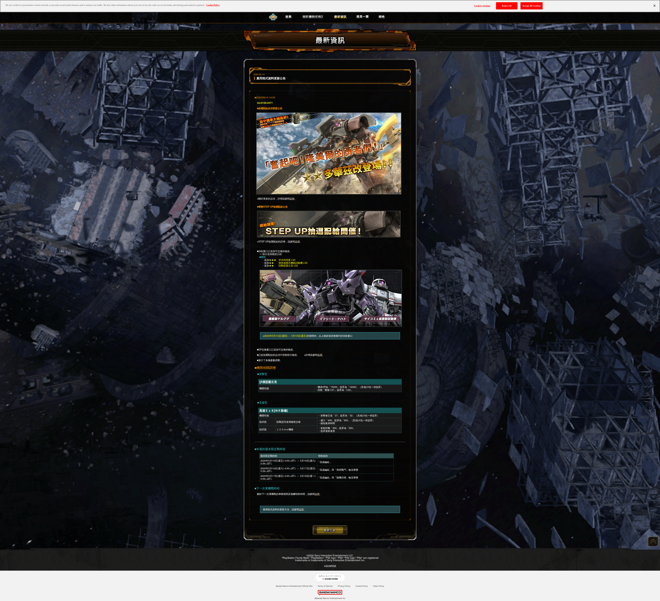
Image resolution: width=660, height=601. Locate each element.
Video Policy (378, 586)
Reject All (506, 5)
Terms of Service (325, 586)
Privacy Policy (344, 586)
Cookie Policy (361, 586)
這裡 (292, 198)
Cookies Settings (482, 5)
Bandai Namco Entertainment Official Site (294, 586)
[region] (330, 6)
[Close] (654, 5)
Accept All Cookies (531, 5)
